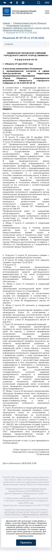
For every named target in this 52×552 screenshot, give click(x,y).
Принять (26, 542)
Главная (6, 23)
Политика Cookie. (26, 536)
